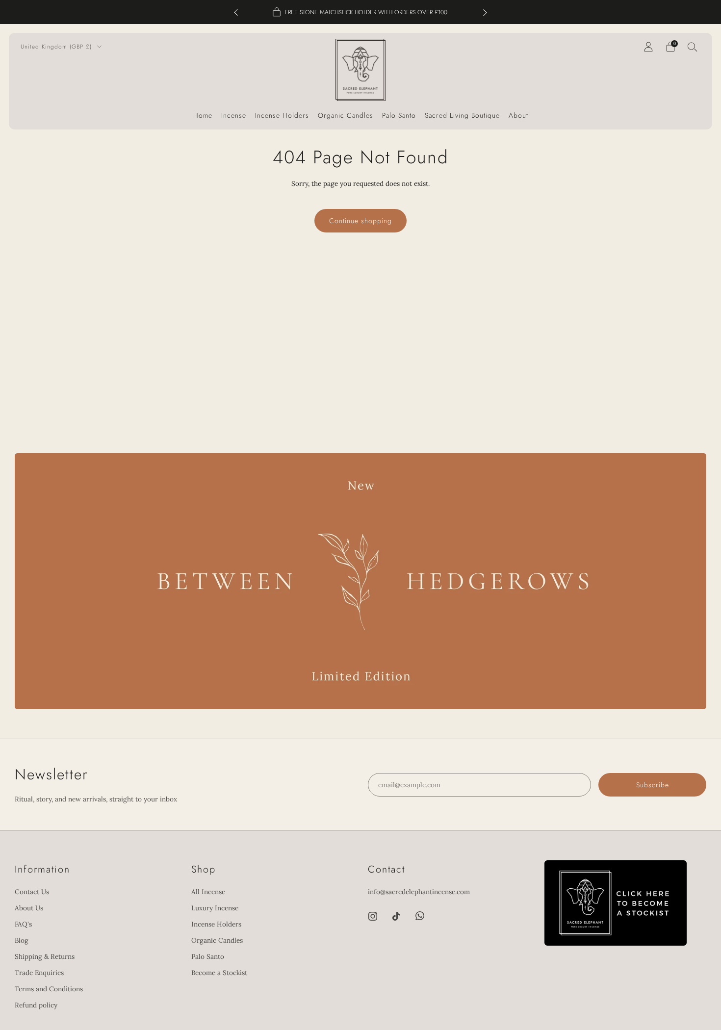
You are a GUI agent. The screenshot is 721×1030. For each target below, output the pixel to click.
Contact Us (32, 891)
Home (202, 115)
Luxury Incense (214, 907)
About (518, 115)
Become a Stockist (219, 972)
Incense (233, 115)
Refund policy (36, 1005)
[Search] (692, 47)
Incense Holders (282, 115)
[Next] (485, 12)
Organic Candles (345, 115)
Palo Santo (399, 115)
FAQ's (23, 924)
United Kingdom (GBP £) (57, 46)
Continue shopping (360, 221)
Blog (21, 940)
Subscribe (652, 989)
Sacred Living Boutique (462, 115)
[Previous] (236, 12)
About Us (29, 907)
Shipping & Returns (45, 956)
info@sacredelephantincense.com (419, 891)
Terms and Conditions (49, 988)
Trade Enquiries (39, 972)
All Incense (208, 891)
